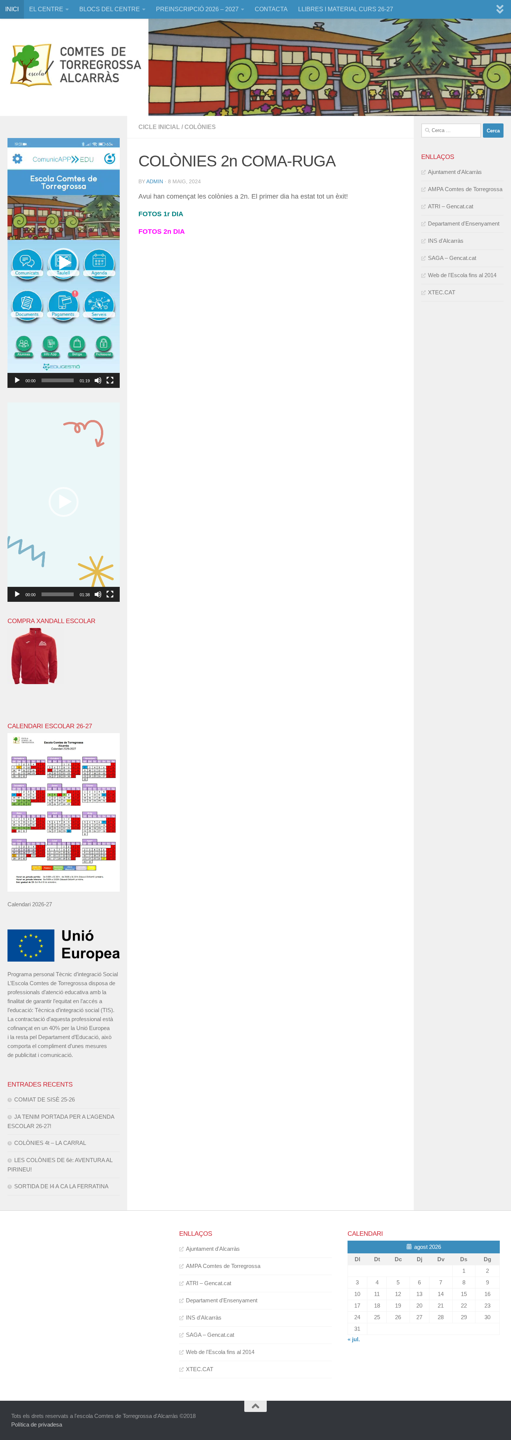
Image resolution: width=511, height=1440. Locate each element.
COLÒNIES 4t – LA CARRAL (50, 1143)
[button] (64, 263)
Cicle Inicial (159, 127)
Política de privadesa (36, 1424)
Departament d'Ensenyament (463, 223)
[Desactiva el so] (98, 380)
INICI (12, 9)
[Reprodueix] (17, 380)
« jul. (354, 1339)
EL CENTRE (46, 9)
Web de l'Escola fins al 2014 (462, 275)
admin (154, 181)
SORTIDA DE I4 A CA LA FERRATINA (61, 1186)
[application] (63, 263)
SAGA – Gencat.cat (452, 258)
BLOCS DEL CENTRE (109, 9)
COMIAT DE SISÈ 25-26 (44, 1099)
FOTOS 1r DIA (160, 214)
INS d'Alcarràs (445, 241)
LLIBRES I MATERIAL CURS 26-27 (345, 9)
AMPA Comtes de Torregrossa (465, 189)
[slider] (58, 380)
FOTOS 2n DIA (161, 231)
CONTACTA (271, 9)
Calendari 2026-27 (29, 904)
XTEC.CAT (441, 292)
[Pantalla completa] (110, 380)
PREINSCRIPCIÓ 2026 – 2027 (197, 9)
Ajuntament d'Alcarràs (455, 172)
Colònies (200, 127)
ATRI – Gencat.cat (450, 206)
